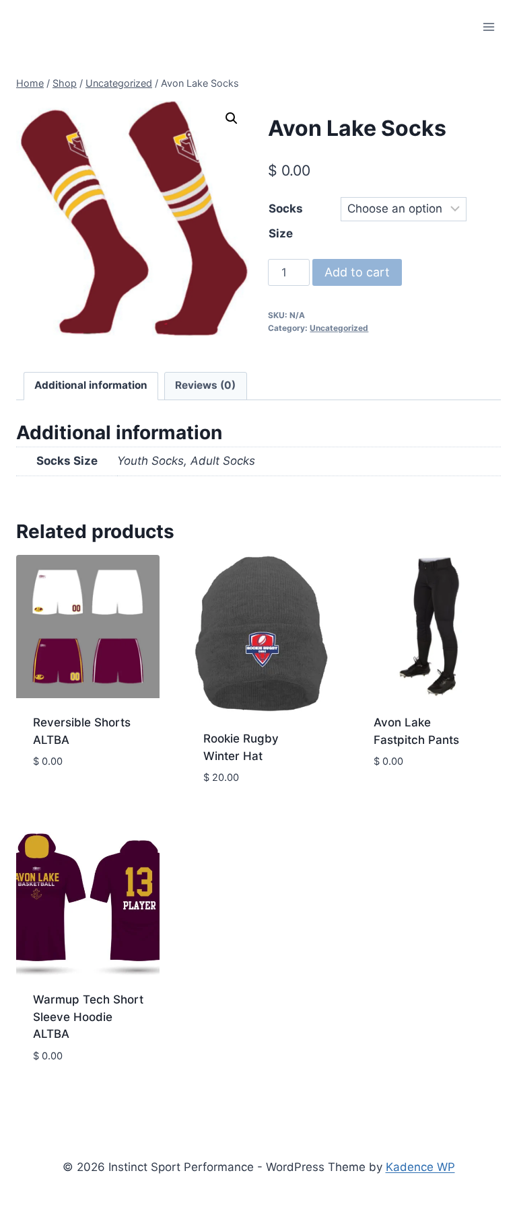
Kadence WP (420, 1167)
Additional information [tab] (90, 385)
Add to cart (357, 272)
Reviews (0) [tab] (205, 385)
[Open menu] (488, 26)
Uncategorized (339, 328)
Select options (76, 801)
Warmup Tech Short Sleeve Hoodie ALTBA (88, 1017)
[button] (231, 118)
